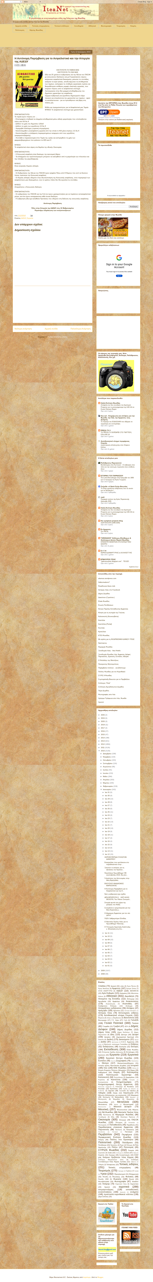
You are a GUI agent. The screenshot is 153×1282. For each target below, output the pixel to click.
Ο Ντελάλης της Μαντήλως (108, 660)
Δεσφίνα (107, 1037)
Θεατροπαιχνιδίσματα (125, 1063)
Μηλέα (116, 1104)
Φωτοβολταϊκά (103, 1181)
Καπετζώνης (118, 1077)
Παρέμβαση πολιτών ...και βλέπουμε (112, 668)
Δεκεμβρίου (107, 754)
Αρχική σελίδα (21, 26)
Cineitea (102, 986)
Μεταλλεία (123, 1101)
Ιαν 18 (107, 835)
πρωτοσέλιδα (112, 195)
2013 (103, 741)
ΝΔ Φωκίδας (107, 1112)
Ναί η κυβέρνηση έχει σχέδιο (115, 894)
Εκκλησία (122, 1047)
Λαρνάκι (111, 1091)
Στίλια (134, 1153)
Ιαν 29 (107, 799)
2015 (103, 734)
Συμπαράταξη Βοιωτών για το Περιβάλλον (114, 679)
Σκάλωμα (119, 1153)
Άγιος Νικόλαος (103, 988)
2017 (103, 728)
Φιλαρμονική (133, 1174)
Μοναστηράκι (128, 1104)
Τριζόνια (129, 1171)
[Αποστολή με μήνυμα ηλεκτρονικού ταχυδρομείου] (15, 65)
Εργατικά (133, 1054)
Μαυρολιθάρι (103, 1102)
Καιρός (133, 26)
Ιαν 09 (107, 940)
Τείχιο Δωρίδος (103, 691)
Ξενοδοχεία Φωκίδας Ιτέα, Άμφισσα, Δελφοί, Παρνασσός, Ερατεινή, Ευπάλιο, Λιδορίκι (114, 655)
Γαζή (125, 1020)
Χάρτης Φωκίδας (36, 30)
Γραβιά (116, 1026)
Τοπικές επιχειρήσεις (40, 26)
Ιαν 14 (107, 848)
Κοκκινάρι (119, 1087)
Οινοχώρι (122, 1120)
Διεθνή (110, 1039)
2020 (103, 721)
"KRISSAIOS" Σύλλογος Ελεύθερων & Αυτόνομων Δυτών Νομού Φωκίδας (116, 539)
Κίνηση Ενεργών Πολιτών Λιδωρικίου (112, 1070)
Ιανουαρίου (107, 789)
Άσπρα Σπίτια (131, 988)
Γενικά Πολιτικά (113, 1022)
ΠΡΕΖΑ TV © (106, 430)
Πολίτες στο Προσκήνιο (121, 1139)
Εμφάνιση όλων (133, 566)
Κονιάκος (130, 1087)
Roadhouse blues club (106, 586)
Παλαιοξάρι (131, 1122)
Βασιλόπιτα (129, 1018)
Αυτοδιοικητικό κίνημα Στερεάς (118, 1015)
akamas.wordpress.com (107, 578)
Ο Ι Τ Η (103, 551)
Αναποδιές (127, 1004)
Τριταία (136, 1171)
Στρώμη (112, 1155)
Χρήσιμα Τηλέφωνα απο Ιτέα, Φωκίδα (112, 698)
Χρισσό (101, 702)
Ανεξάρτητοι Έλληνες (107, 1006)
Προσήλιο (113, 1145)
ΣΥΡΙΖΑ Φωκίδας (108, 1149)
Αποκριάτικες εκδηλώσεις (110, 1008)
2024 (103, 718)
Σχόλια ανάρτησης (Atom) (57, 337)
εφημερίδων (122, 195)
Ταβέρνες (133, 1161)
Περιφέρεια (127, 1134)
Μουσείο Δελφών (123, 1106)
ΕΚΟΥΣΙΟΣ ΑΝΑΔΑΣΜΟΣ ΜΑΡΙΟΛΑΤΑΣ (114, 884)
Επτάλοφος (130, 1052)
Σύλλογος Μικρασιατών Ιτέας (110, 1160)
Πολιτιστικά (104, 1142)
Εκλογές (134, 1046)
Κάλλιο (134, 1068)
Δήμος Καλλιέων (123, 1032)
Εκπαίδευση (111, 1049)
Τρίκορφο (120, 1171)
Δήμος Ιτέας (104, 1032)
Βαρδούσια (117, 1018)
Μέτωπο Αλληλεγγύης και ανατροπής (112, 1095)
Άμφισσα (116, 988)
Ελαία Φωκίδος (103, 601)
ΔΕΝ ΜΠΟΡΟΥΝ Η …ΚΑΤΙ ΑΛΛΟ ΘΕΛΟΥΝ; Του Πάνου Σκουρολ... (117, 898)
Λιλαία (115, 1093)
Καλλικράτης (132, 1072)
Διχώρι (136, 1039)
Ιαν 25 (107, 812)
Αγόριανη (123, 993)
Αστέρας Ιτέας (105, 1013)
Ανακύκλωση (110, 1004)
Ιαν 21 (107, 825)
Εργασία (30, 218)
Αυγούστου (107, 767)
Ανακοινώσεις (132, 1001)
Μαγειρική (134, 1095)
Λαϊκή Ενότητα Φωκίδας (110, 403)
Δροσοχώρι (115, 1042)
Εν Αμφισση (106, 529)
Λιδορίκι (101, 1093)
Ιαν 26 (107, 809)
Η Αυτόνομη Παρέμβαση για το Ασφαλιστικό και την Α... (115, 890)
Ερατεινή (101, 1055)
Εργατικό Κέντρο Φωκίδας (119, 1058)
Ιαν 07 (107, 946)
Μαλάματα (106, 1097)
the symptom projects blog (112, 521)
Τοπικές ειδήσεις (128, 1164)
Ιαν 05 (107, 953)
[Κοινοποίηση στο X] (20, 65)
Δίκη (112, 1034)
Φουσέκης (116, 1177)
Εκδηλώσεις (108, 1046)
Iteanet (113, 986)
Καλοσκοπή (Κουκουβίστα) (108, 616)
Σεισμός (131, 1150)
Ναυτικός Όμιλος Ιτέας (128, 1112)
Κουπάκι (101, 628)
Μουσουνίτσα (122, 1110)
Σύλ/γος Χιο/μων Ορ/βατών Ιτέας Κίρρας (118, 1156)
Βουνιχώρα (102, 1020)
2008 (103, 974)
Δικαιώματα (124, 1039)
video (122, 986)
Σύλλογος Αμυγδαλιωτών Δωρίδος (111, 687)
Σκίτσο (126, 1153)
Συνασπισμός (124, 1155)
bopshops (87, 1277)
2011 (103, 747)
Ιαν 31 (107, 792)
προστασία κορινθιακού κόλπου (118, 1194)
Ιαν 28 (107, 802)
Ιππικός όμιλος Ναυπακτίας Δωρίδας (112, 1066)
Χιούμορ (106, 1184)
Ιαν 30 (107, 795)
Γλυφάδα (106, 1026)
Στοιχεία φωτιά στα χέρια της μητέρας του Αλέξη (115, 904)
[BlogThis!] (18, 65)
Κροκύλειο (102, 632)
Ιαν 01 (107, 966)
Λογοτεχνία (128, 1093)
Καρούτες (101, 1080)
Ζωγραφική (121, 1061)
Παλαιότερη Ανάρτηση (81, 329)
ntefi (102, 497)
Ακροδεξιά (129, 996)
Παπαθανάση (115, 1125)
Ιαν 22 (107, 822)
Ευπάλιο (102, 1061)
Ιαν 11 (107, 933)
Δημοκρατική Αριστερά (125, 1037)
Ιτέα (105, 1068)
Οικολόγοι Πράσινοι (127, 1117)
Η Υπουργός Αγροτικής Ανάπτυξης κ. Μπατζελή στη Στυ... (117, 928)
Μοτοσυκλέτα (102, 1106)
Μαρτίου (106, 783)
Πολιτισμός (19, 30)
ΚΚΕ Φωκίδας (119, 1068)
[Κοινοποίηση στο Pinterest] (25, 65)
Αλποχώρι (130, 999)
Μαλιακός (132, 1097)
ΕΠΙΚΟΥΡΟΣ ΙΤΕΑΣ (108, 559)
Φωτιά (131, 1179)
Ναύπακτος (102, 643)
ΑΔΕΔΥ (23, 218)
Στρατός (101, 1155)
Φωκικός (117, 1179)
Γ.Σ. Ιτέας (115, 1020)
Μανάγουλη (102, 1099)
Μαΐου (105, 776)
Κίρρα (132, 1070)
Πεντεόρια (128, 1132)
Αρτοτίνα (116, 1011)
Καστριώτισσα (103, 1082)
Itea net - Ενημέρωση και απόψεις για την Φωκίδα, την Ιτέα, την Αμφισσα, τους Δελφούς (118, 418)
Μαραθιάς (116, 1099)
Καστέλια (101, 620)
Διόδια (103, 1042)
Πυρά (122, 1145)
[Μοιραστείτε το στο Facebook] (22, 65)
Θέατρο (105, 1063)
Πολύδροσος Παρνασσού (111, 463)
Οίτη (112, 1117)
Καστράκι (132, 1079)
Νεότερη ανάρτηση (23, 329)
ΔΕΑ (126, 1026)
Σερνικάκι (101, 1153)
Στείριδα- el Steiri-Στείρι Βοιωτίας (114, 486)
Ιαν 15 (107, 845)
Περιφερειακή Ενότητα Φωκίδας (114, 1137)
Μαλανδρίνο (119, 1097)
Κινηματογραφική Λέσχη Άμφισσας (115, 1084)
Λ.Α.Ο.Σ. (101, 1091)
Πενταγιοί (115, 1132)
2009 (103, 970)
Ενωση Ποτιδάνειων (105, 605)
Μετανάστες (102, 1104)
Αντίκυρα (129, 1006)
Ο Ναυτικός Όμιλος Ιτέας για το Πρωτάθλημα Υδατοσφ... (116, 923)
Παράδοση (131, 1125)
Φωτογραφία (106, 26)
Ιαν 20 (107, 828)
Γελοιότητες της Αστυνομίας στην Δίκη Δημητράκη (116, 879)
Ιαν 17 (107, 838)
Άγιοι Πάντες (131, 986)
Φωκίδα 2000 (103, 1179)
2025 (103, 715)
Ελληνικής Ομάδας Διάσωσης (112, 1052)
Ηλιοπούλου (134, 1061)
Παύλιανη (118, 1130)
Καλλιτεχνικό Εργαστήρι (118, 1075)
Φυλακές (130, 1177)
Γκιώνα (135, 1023)
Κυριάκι (125, 1088)
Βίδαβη (109, 1018)
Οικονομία (104, 1119)
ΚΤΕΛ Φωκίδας (103, 635)
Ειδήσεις (134, 1044)
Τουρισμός (121, 26)
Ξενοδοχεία (78, 26)
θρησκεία (122, 1192)
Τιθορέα (101, 1164)
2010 (103, 751)
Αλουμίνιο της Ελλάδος (109, 999)
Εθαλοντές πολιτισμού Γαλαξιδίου (116, 1044)
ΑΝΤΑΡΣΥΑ (134, 991)
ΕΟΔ (99, 1044)
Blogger (100, 1277)
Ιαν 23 (107, 818)
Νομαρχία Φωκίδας (105, 647)
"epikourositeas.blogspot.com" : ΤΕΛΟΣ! (115, 561)
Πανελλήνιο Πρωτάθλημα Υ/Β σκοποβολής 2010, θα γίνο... (116, 874)
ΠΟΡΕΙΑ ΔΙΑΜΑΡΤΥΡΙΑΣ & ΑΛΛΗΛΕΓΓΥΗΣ (116, 553)
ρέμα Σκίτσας (103, 1196)
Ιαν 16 (107, 841)
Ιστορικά (134, 1065)
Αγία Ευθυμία (108, 993)
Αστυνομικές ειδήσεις (128, 1013)
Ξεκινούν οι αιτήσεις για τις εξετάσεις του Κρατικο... (114, 869)
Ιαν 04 (107, 956)
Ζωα (112, 1061)
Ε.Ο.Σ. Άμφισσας (127, 1042)
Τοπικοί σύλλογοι (62, 26)
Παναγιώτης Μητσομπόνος (108, 664)
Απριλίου (106, 780)
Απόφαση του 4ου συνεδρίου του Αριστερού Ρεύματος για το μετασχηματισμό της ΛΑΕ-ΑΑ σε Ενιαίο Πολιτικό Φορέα (117, 407)
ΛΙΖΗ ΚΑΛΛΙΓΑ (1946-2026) (110, 523)
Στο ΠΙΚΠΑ (104, 531)
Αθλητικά (92, 26)
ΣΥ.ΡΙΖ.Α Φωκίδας (105, 675)
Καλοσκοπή (103, 1077)
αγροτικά (124, 1186)
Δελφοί (135, 1034)
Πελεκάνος (130, 1130)
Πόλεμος (129, 1145)
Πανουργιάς (102, 1125)
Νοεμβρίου (107, 757)
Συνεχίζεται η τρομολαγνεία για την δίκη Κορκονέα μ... (117, 909)
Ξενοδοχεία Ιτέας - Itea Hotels (109, 651)
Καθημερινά (102, 1072)
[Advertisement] (56, 41)
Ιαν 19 (107, 831)
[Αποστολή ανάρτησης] (31, 215)
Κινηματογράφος (123, 1082)
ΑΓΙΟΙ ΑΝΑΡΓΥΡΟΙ (105, 991)
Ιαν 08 (107, 943)
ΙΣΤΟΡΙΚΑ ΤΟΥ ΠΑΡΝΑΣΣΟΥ (112, 476)
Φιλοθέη (105, 1177)
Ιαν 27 (107, 805)
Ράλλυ (114, 1147)
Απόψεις (130, 1008)
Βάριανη (101, 1018)
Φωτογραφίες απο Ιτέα (106, 694)
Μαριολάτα (130, 1099)
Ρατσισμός (129, 1147)
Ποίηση (101, 1140)
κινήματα (134, 1192)
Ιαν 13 (107, 851)
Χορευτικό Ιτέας (121, 1184)
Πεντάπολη (101, 1132)
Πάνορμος (118, 1122)
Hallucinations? (104, 582)
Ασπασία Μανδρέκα (130, 1010)
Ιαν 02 (107, 962)
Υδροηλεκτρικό (119, 1174)
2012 (103, 744)
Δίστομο (124, 1035)
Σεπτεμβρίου (108, 763)
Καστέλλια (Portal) (105, 624)
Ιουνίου (106, 773)
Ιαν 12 (107, 854)
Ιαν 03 (107, 959)
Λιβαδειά (133, 1091)
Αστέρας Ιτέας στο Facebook (109, 590)
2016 (103, 731)
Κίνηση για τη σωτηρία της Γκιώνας (111, 613)
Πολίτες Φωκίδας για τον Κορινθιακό (111, 672)
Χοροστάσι (134, 1184)
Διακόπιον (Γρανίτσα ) (106, 597)
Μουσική (103, 1109)
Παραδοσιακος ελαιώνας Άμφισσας (115, 1127)
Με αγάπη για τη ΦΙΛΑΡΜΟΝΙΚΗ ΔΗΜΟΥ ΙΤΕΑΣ (116, 639)
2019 (103, 725)
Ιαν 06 (107, 949)
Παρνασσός (103, 1129)
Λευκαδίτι (122, 1091)
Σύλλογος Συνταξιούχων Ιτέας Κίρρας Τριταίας (118, 1161)
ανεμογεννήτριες (105, 1189)
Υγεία (103, 1173)
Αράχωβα (102, 1010)
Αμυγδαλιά (102, 1001)
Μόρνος (135, 1110)
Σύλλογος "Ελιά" (104, 683)
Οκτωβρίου (107, 760)
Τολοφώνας (111, 1164)
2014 (103, 738)
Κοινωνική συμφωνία (104, 1086)
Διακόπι (101, 1039)
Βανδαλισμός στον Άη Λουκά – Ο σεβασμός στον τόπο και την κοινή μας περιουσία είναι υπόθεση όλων (118, 467)
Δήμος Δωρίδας (104, 594)
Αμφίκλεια (116, 1001)
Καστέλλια (115, 1079)
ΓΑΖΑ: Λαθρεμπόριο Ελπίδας (115, 918)
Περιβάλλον (105, 1134)
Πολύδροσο (127, 1142)
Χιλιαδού (135, 1181)
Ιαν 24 (107, 815)
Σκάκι (110, 1153)
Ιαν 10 (107, 936)
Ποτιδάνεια (102, 1145)
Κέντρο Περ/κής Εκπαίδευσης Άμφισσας (113, 609)
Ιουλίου (106, 770)
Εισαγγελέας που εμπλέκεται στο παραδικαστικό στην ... (116, 863)
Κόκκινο (133, 1088)
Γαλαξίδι (134, 1020)
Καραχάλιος (130, 1077)
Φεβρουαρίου (108, 786)
